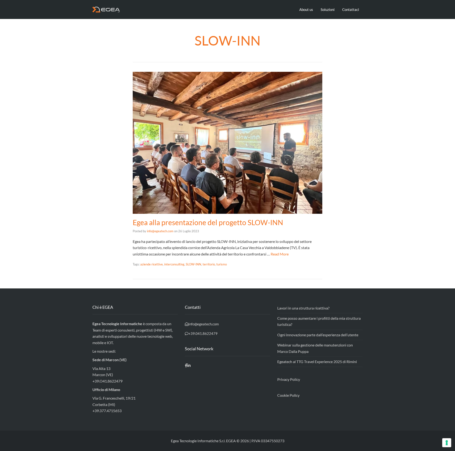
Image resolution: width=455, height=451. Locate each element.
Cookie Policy (288, 395)
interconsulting (174, 264)
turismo (221, 264)
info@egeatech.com (160, 231)
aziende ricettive (151, 264)
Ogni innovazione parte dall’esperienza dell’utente (317, 335)
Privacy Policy (288, 379)
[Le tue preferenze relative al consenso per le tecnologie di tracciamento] (446, 442)
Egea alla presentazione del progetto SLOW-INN (208, 222)
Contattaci (350, 9)
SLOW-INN (193, 264)
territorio (209, 264)
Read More (280, 254)
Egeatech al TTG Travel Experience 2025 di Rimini (317, 361)
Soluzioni (328, 9)
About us (306, 9)
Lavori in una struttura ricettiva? (303, 308)
